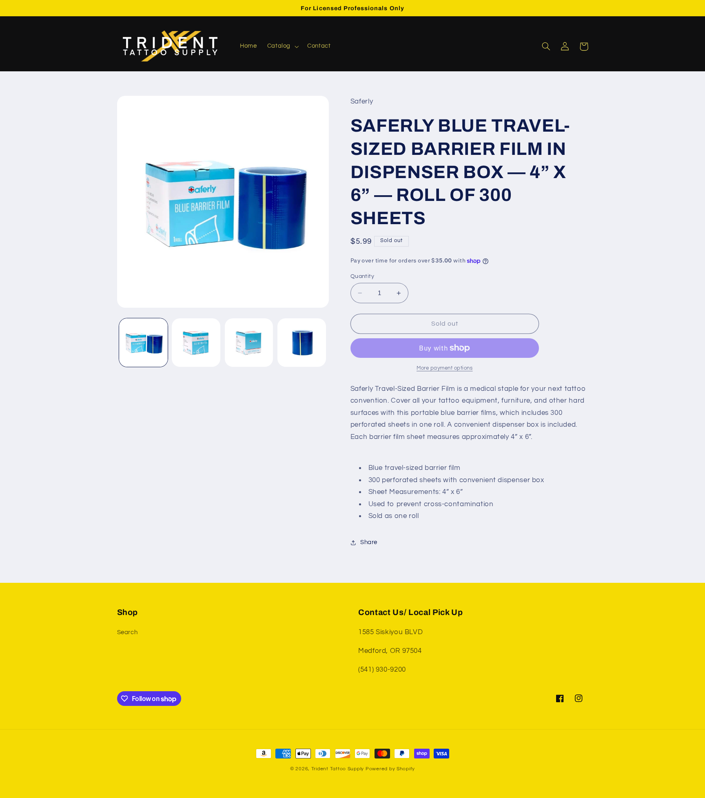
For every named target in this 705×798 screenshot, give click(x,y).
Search (127, 632)
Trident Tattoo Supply (338, 769)
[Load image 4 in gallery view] (301, 342)
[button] (282, 46)
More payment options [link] (445, 368)
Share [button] (368, 542)
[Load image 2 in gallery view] (196, 342)
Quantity (362, 276)
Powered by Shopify (390, 769)
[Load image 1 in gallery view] (143, 342)
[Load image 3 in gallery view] (249, 342)
